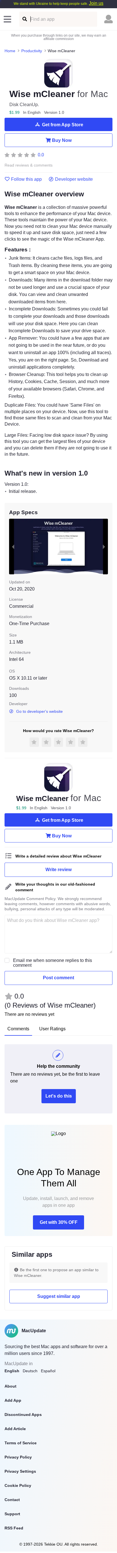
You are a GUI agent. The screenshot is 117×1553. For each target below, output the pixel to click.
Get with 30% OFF (59, 1222)
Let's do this (58, 1096)
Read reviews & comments (29, 165)
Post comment (58, 978)
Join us (96, 3)
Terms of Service (21, 1442)
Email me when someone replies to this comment (52, 963)
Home (10, 50)
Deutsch (30, 1371)
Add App (13, 1400)
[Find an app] (24, 19)
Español (48, 1371)
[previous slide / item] (13, 546)
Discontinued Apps (23, 1414)
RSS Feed (14, 1528)
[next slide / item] (104, 546)
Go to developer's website (39, 711)
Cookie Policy (18, 1485)
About (10, 1386)
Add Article (15, 1428)
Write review (58, 870)
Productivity (31, 50)
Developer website (74, 179)
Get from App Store (62, 125)
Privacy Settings (20, 1471)
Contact (12, 1499)
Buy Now (62, 140)
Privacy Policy (18, 1457)
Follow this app (26, 179)
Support (12, 1513)
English (12, 1371)
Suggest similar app (58, 1296)
